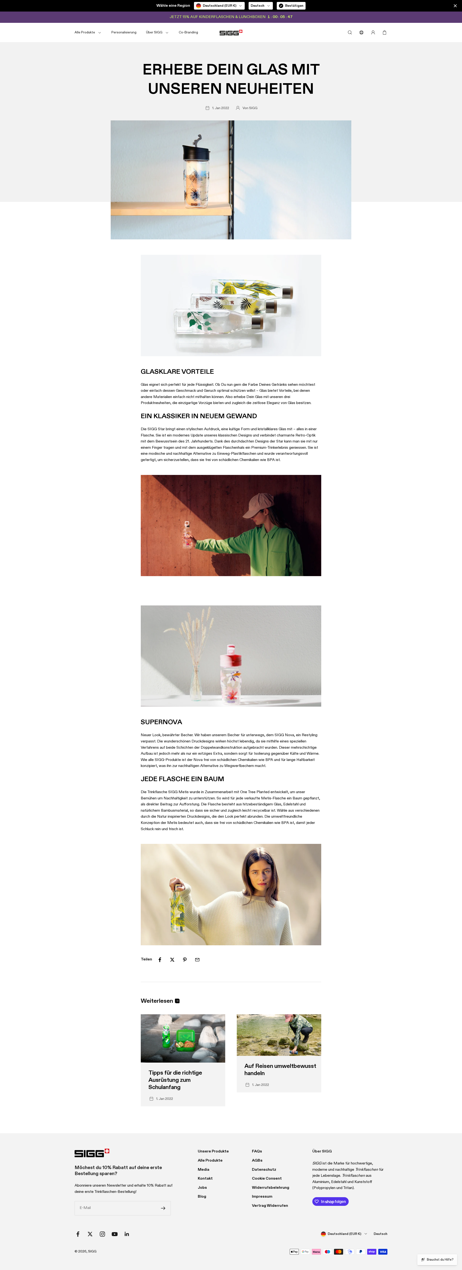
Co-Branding (188, 32)
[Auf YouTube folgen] (114, 1234)
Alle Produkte (210, 1161)
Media (203, 1170)
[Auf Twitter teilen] (172, 960)
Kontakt (205, 1179)
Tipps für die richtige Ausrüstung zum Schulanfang (175, 1080)
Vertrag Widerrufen (270, 1206)
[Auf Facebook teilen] (160, 960)
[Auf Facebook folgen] (78, 1234)
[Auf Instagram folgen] (102, 1234)
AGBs (257, 1161)
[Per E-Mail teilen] (197, 960)
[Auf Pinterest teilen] (185, 960)
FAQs (257, 1151)
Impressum (262, 1197)
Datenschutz (264, 1170)
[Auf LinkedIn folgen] (127, 1234)
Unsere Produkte (213, 1151)
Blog (202, 1197)
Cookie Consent (267, 1179)
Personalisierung (123, 32)
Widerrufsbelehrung (270, 1188)
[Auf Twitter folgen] (90, 1234)
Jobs (202, 1188)
